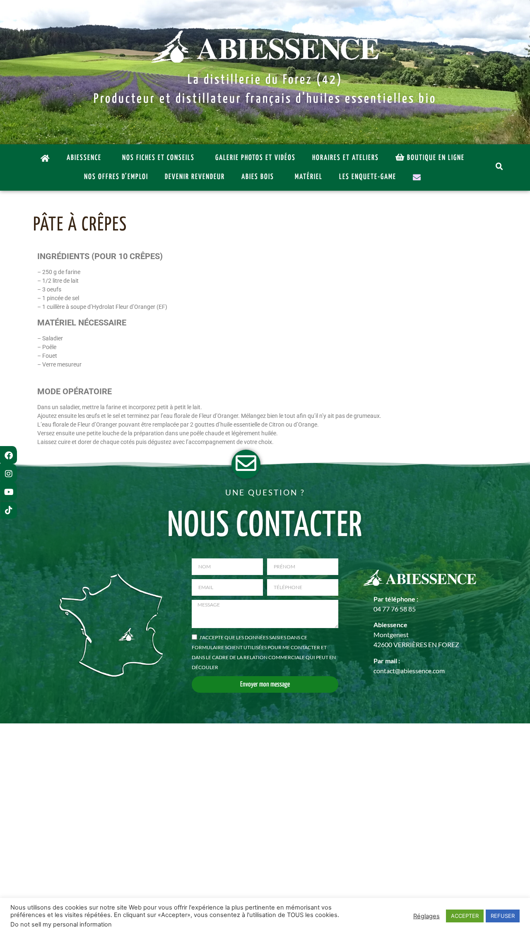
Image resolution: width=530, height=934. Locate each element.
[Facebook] (8, 455)
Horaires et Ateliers (345, 158)
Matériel (309, 177)
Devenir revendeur (195, 177)
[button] (500, 167)
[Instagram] (8, 474)
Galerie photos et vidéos (255, 158)
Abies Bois (257, 177)
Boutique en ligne (436, 158)
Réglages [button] (426, 916)
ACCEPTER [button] (465, 915)
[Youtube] (8, 492)
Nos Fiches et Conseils (158, 158)
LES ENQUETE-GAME (367, 177)
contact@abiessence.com (409, 670)
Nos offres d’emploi (116, 177)
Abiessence (84, 158)
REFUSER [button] (503, 915)
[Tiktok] (8, 510)
